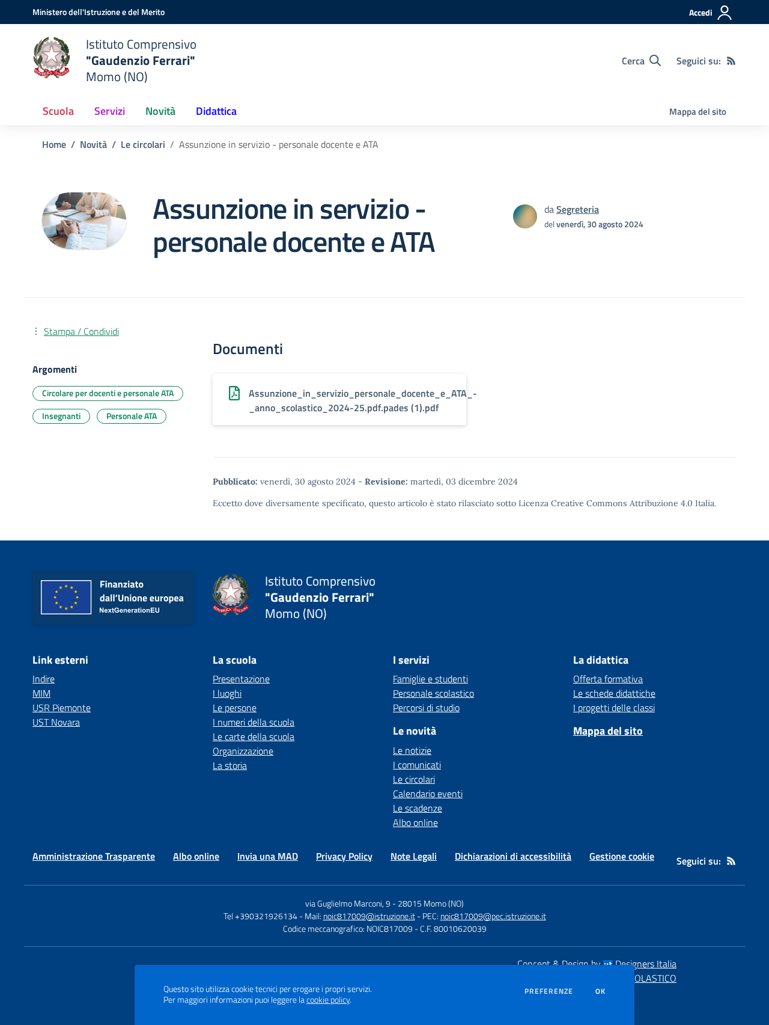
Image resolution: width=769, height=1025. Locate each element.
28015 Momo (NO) (431, 903)
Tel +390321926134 (260, 916)
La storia (230, 765)
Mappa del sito (697, 111)
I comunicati (417, 764)
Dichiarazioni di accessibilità (513, 856)
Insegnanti (61, 415)
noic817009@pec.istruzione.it (493, 916)
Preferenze (548, 991)
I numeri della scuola (253, 722)
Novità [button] (160, 111)
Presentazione (241, 679)
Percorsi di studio (426, 707)
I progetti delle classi (614, 707)
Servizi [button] (109, 111)
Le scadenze (417, 808)
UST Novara (56, 722)
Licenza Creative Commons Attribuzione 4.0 (605, 503)
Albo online (415, 822)
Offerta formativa (608, 679)
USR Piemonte (61, 707)
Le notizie (412, 750)
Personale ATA (131, 415)
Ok (600, 991)
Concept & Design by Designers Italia (596, 963)
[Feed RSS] (731, 60)
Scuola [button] (58, 111)
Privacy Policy (344, 856)
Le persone (235, 707)
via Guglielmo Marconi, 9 (348, 903)
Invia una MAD (267, 856)
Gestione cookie (621, 856)
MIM (41, 693)
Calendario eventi (428, 793)
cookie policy (328, 999)
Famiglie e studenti (430, 679)
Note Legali (414, 856)
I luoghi (227, 693)
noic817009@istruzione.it (369, 916)
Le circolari (143, 144)
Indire (43, 679)
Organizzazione (243, 751)
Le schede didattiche (614, 693)
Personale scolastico (433, 693)
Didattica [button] (216, 111)
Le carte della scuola (253, 736)
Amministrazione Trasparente (93, 856)
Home (54, 144)
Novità (93, 144)
